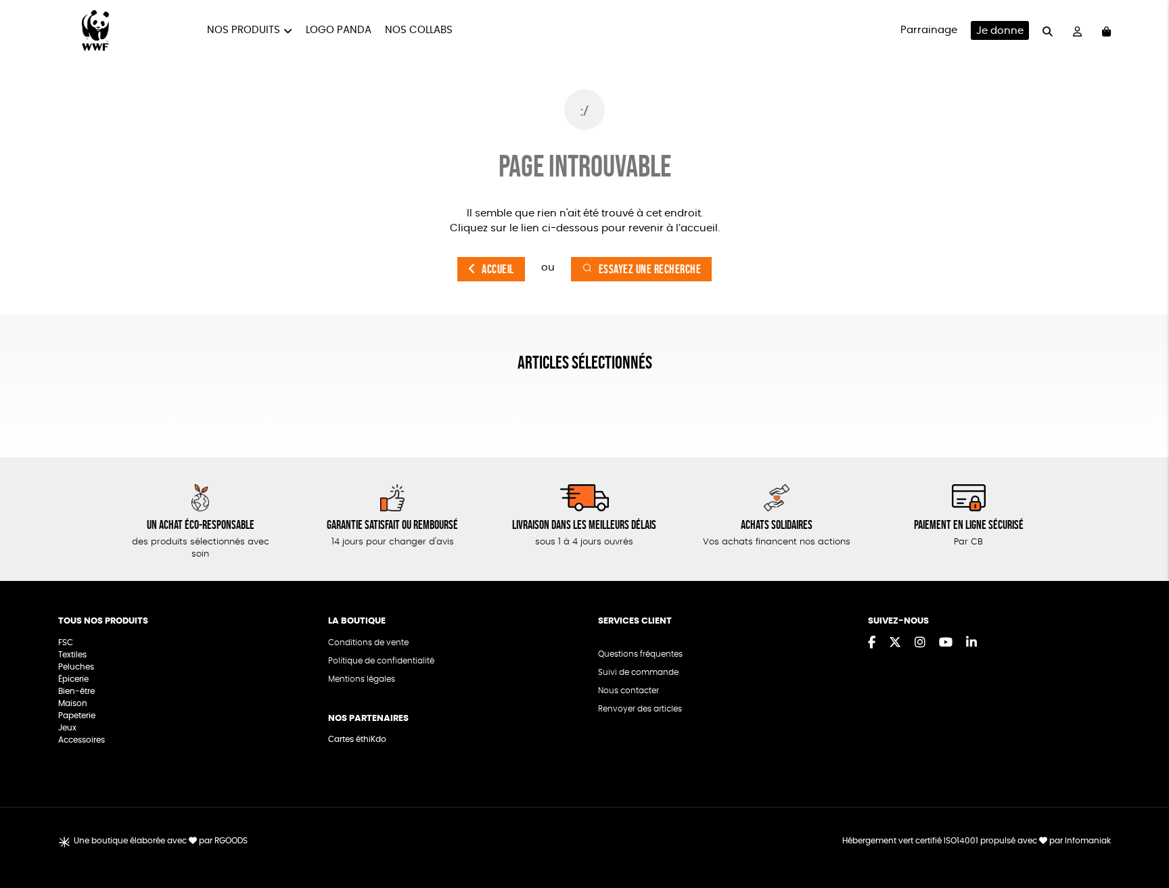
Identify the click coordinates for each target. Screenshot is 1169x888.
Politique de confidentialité (381, 661)
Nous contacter (628, 690)
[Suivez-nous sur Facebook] (871, 643)
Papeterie (76, 715)
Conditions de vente (368, 642)
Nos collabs (419, 30)
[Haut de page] (1141, 833)
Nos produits (243, 30)
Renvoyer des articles (640, 709)
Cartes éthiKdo (357, 739)
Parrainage (928, 30)
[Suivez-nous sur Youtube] (946, 643)
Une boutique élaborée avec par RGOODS (161, 841)
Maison (72, 703)
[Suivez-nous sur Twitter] (895, 643)
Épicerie (74, 679)
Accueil (498, 269)
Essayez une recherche (650, 269)
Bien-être (76, 691)
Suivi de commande (638, 672)
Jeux (67, 728)
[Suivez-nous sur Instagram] (920, 643)
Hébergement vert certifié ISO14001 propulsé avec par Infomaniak (976, 841)
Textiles (72, 655)
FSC (65, 642)
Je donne (1000, 31)
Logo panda (338, 30)
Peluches (76, 667)
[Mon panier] (1106, 31)
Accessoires (82, 740)
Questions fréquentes (640, 654)
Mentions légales (361, 679)
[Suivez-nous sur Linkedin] (971, 643)
